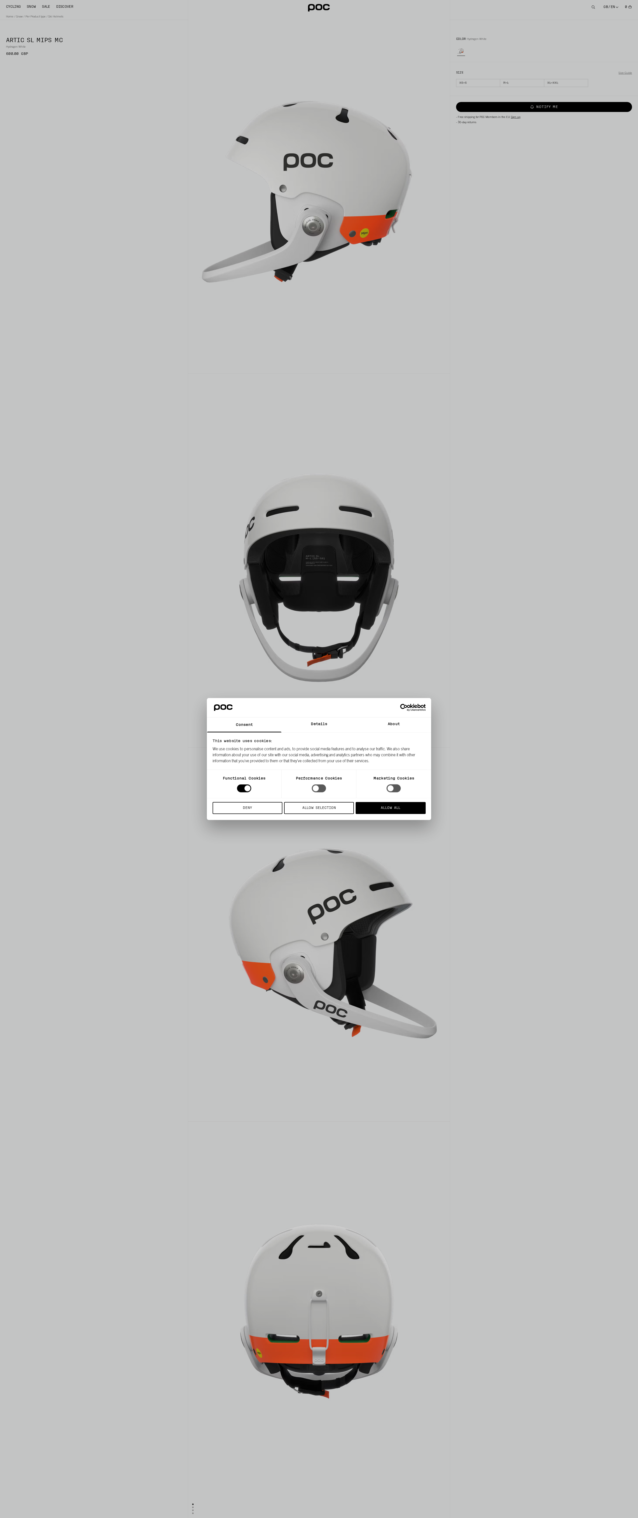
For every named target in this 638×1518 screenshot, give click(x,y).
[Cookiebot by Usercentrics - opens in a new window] (404, 707)
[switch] (319, 788)
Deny (247, 808)
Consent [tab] (244, 725)
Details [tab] (319, 724)
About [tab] (394, 724)
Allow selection (319, 808)
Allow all (390, 808)
